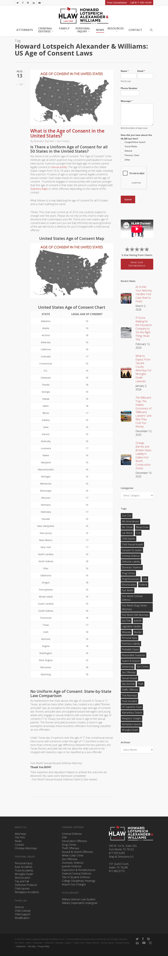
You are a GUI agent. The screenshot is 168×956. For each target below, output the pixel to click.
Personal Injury (129, 637)
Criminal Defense (131, 555)
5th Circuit (127, 527)
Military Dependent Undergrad (79, 903)
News (18, 841)
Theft (140, 683)
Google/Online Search (135, 142)
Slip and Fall (128, 683)
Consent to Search (132, 550)
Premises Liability (131, 643)
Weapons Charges (131, 718)
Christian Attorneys (26, 848)
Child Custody (23, 910)
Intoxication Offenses (74, 841)
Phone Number (129, 88)
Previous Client (131, 155)
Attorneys (20, 834)
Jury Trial (126, 620)
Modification (22, 918)
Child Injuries (128, 538)
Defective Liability (131, 561)
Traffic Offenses (130, 689)
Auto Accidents (23, 867)
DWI (145, 578)
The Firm (20, 837)
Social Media (130, 146)
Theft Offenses (70, 848)
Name (124, 71)
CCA (138, 532)
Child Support (22, 914)
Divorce (19, 907)
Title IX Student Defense (76, 877)
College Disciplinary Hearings (78, 881)
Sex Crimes (63, 141)
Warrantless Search (132, 712)
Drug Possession (130, 578)
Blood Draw (142, 527)
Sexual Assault (129, 678)
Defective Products (26, 885)
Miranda (126, 632)
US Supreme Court (132, 706)
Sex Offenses (69, 859)
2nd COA (126, 515)
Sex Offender (129, 672)
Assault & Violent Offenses (77, 852)
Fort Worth (127, 590)
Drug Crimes (128, 573)
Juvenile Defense (71, 866)
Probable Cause (130, 649)
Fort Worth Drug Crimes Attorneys (134, 607)
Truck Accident (129, 701)
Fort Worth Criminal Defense (132, 598)
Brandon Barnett (44, 141)
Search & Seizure (131, 660)
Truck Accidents (24, 870)
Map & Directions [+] (121, 856)
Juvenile (138, 620)
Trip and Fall (22, 881)
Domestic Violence (132, 567)
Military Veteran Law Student (78, 899)
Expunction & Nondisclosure (78, 870)
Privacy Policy (43, 946)
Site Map (32, 946)
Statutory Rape (39, 189)
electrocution (129, 584)
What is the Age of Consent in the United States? (67, 133)
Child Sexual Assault (132, 544)
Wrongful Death (130, 729)
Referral (128, 151)
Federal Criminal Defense (76, 873)
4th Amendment (130, 521)
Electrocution (22, 877)
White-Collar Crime (72, 855)
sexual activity (59, 167)
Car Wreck (127, 532)
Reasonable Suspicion (133, 655)
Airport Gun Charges (74, 884)
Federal (143, 584)
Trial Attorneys (129, 695)
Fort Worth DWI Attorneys (135, 614)
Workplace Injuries (131, 724)
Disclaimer (21, 946)
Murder (138, 632)
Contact (19, 844)
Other (127, 160)
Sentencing (127, 666)
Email (141, 71)
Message (126, 101)
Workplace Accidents (27, 892)
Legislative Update (131, 626)
